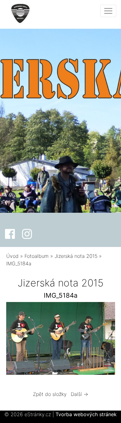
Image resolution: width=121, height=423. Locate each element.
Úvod (12, 256)
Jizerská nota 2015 (76, 256)
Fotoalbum (37, 256)
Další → (79, 394)
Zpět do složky (50, 394)
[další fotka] (105, 340)
